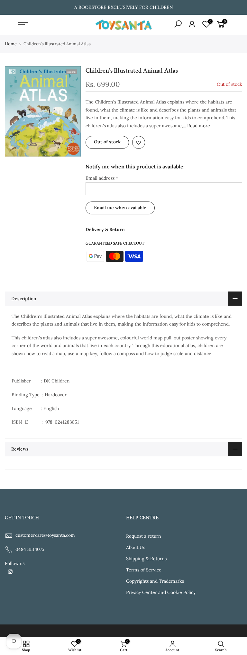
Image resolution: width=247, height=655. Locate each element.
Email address (102, 178)
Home (11, 44)
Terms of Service (143, 570)
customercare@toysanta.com (45, 535)
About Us (135, 547)
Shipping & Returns (146, 558)
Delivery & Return (105, 229)
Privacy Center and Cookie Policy (161, 592)
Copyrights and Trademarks (155, 581)
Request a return (143, 536)
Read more (198, 126)
